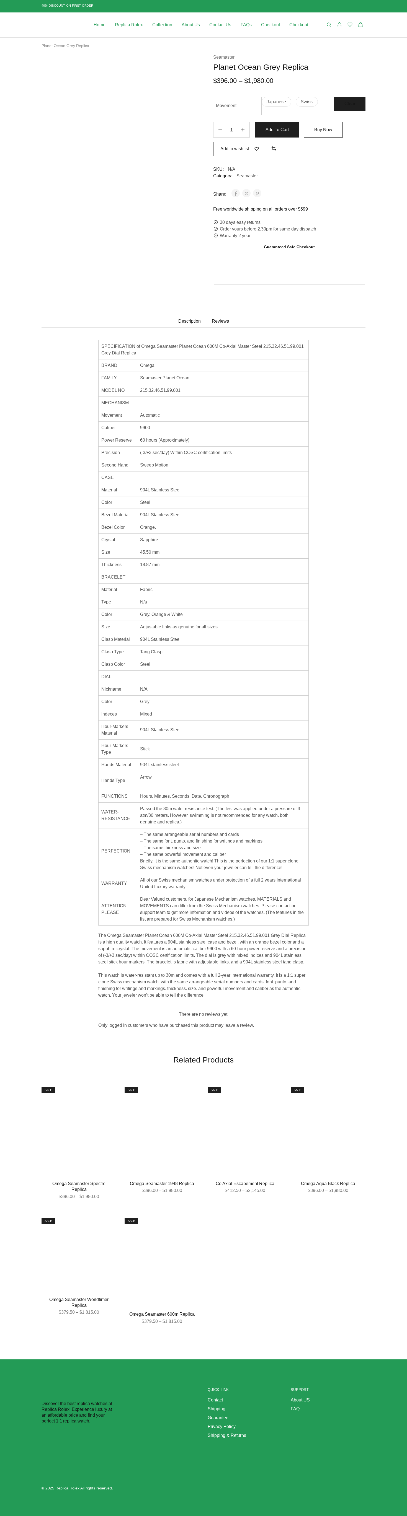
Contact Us (220, 24)
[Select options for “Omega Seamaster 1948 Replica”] (191, 1106)
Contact (215, 1400)
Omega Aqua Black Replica (328, 1183)
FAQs (246, 24)
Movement (226, 105)
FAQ (295, 1408)
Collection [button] (162, 24)
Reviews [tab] (220, 321)
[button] (276, 102)
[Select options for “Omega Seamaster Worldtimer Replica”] (108, 1237)
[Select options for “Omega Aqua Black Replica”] (357, 1106)
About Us (191, 24)
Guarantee (218, 1417)
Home (99, 24)
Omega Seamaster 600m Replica (162, 1314)
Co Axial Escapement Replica (245, 1183)
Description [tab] (189, 321)
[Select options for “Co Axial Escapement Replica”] (274, 1106)
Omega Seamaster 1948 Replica (162, 1183)
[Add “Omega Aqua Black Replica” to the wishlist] (357, 1092)
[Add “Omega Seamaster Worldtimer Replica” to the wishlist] (108, 1223)
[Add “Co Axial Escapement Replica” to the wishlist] (274, 1092)
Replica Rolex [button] (129, 24)
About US (300, 1400)
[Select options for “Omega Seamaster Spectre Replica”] (108, 1106)
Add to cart (277, 129)
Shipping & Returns (227, 1435)
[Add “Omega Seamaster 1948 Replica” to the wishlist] (191, 1092)
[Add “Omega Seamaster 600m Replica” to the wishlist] (191, 1223)
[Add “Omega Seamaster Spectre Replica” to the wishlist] (108, 1092)
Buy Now (323, 129)
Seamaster (224, 57)
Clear (349, 103)
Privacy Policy (222, 1426)
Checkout (270, 24)
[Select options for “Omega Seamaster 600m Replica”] (191, 1237)
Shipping (216, 1408)
